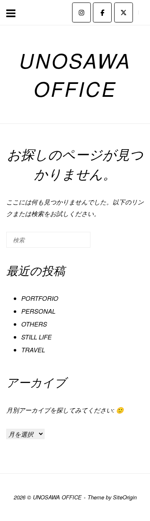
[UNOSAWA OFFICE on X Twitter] (123, 12)
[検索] (72, 243)
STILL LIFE (36, 336)
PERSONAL (38, 311)
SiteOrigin (125, 497)
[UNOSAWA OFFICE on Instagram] (81, 12)
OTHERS (34, 323)
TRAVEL (33, 349)
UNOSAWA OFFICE (75, 74)
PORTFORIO (39, 298)
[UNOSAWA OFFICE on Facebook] (102, 12)
